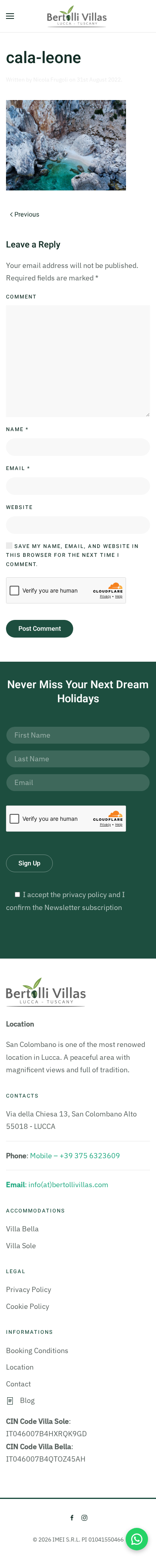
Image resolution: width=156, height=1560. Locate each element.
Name (17, 429)
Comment (21, 297)
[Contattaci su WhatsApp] (137, 1539)
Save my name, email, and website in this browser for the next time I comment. (72, 555)
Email (18, 468)
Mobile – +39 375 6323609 (75, 1155)
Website (19, 507)
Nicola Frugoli (50, 79)
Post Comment (39, 629)
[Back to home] (78, 16)
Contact (18, 1383)
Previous (26, 214)
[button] (10, 16)
